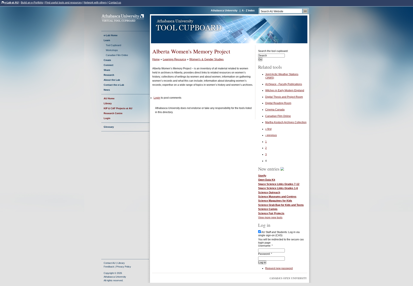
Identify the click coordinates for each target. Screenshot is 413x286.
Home (156, 59)
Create (107, 60)
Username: (265, 245)
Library (108, 103)
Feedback (109, 266)
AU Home (109, 98)
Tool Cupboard (113, 45)
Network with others (95, 2)
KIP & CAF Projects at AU (118, 108)
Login (107, 118)
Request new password (279, 268)
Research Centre (113, 113)
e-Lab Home (110, 35)
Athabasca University (224, 10)
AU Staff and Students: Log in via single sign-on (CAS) (279, 234)
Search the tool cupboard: (273, 51)
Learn (107, 40)
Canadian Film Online (117, 55)
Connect (108, 65)
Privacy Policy (123, 266)
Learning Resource (174, 59)
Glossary (109, 127)
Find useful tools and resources (63, 2)
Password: (265, 253)
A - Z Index (248, 10)
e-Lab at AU (11, 2)
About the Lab (112, 80)
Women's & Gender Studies (206, 59)
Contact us (115, 2)
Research (109, 75)
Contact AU (110, 263)
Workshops (112, 50)
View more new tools (270, 217)
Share (107, 70)
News (107, 90)
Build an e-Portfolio (32, 2)
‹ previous (271, 135)
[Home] (124, 20)
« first (268, 129)
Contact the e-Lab (114, 85)
